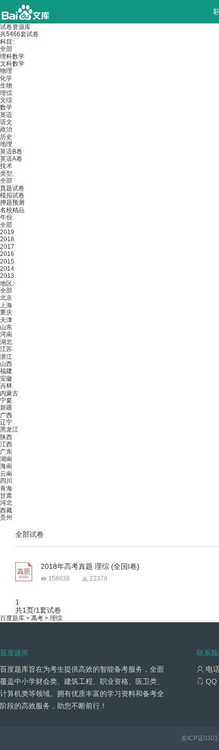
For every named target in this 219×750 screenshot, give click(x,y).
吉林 (6, 385)
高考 (37, 618)
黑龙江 (9, 429)
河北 (6, 502)
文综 (6, 100)
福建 (6, 370)
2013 (7, 275)
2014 (7, 268)
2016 (7, 253)
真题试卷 (12, 188)
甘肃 (6, 495)
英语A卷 (11, 158)
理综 (6, 93)
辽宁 (6, 422)
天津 (6, 320)
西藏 (6, 510)
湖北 (6, 341)
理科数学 (12, 56)
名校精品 (12, 210)
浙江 (6, 356)
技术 (6, 165)
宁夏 (6, 400)
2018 (7, 239)
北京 (6, 297)
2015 (7, 261)
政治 (6, 129)
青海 (6, 488)
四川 (6, 480)
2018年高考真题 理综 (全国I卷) (90, 566)
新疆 (6, 407)
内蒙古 (9, 393)
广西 (6, 415)
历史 (6, 136)
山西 (6, 363)
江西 (6, 444)
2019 (7, 232)
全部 (6, 48)
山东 (6, 327)
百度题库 (12, 618)
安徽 (6, 378)
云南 (6, 473)
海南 (6, 466)
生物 (6, 85)
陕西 (6, 437)
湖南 (6, 459)
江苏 (6, 349)
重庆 (6, 312)
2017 (7, 246)
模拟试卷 (12, 195)
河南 (6, 334)
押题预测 (12, 202)
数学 (6, 107)
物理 (6, 70)
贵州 (6, 517)
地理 (6, 144)
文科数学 (12, 63)
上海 (6, 305)
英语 (6, 115)
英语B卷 (11, 151)
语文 (6, 122)
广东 (6, 451)
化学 (6, 78)
